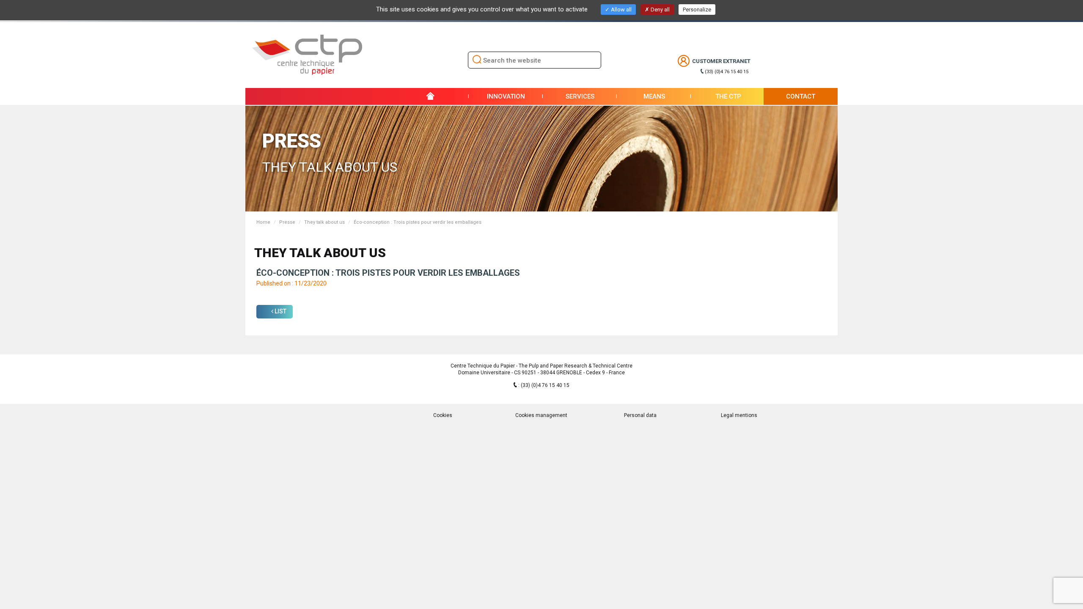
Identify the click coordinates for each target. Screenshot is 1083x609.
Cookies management (541, 415)
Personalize (697, 9)
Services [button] (580, 96)
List (279, 311)
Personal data (640, 415)
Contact (800, 96)
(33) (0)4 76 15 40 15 (726, 71)
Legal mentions (739, 415)
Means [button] (654, 96)
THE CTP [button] (728, 96)
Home (263, 222)
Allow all (621, 9)
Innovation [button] (506, 96)
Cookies (442, 415)
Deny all (659, 9)
